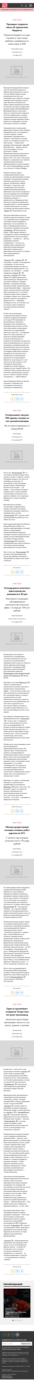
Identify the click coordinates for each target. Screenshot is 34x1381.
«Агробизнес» (8, 230)
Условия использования (7, 1377)
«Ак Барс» (9, 1112)
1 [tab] (12, 1320)
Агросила (24, 1071)
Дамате (18, 260)
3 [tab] (17, 1320)
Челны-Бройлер (9, 1121)
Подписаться (26, 1344)
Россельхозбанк (9, 906)
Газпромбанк (15, 1225)
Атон (24, 145)
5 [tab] (21, 1320)
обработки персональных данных (11, 1349)
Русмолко (7, 260)
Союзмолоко (16, 675)
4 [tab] (19, 1320)
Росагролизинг (17, 473)
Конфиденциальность (7, 1376)
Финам (6, 211)
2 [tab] (14, 1320)
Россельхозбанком (17, 977)
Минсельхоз (23, 682)
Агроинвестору (9, 1084)
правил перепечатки (12, 1354)
